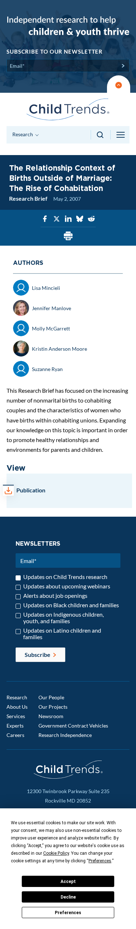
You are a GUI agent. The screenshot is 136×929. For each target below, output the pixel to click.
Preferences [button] (99, 860)
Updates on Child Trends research (65, 577)
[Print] (68, 236)
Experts (15, 725)
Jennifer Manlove (51, 308)
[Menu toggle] (121, 135)
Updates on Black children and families (71, 605)
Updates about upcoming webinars (66, 586)
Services (16, 716)
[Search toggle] (100, 135)
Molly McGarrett (51, 328)
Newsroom (50, 716)
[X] (56, 219)
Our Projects (52, 707)
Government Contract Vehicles (73, 725)
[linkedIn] (68, 219)
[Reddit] (91, 219)
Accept (68, 881)
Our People (51, 697)
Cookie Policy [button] (56, 853)
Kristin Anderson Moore (59, 349)
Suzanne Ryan (47, 369)
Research (17, 697)
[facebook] (45, 219)
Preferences (68, 912)
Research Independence (65, 735)
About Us (17, 707)
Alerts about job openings (55, 595)
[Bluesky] (79, 219)
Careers (15, 735)
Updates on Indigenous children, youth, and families (63, 617)
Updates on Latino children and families (62, 633)
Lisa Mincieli (46, 288)
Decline (68, 897)
